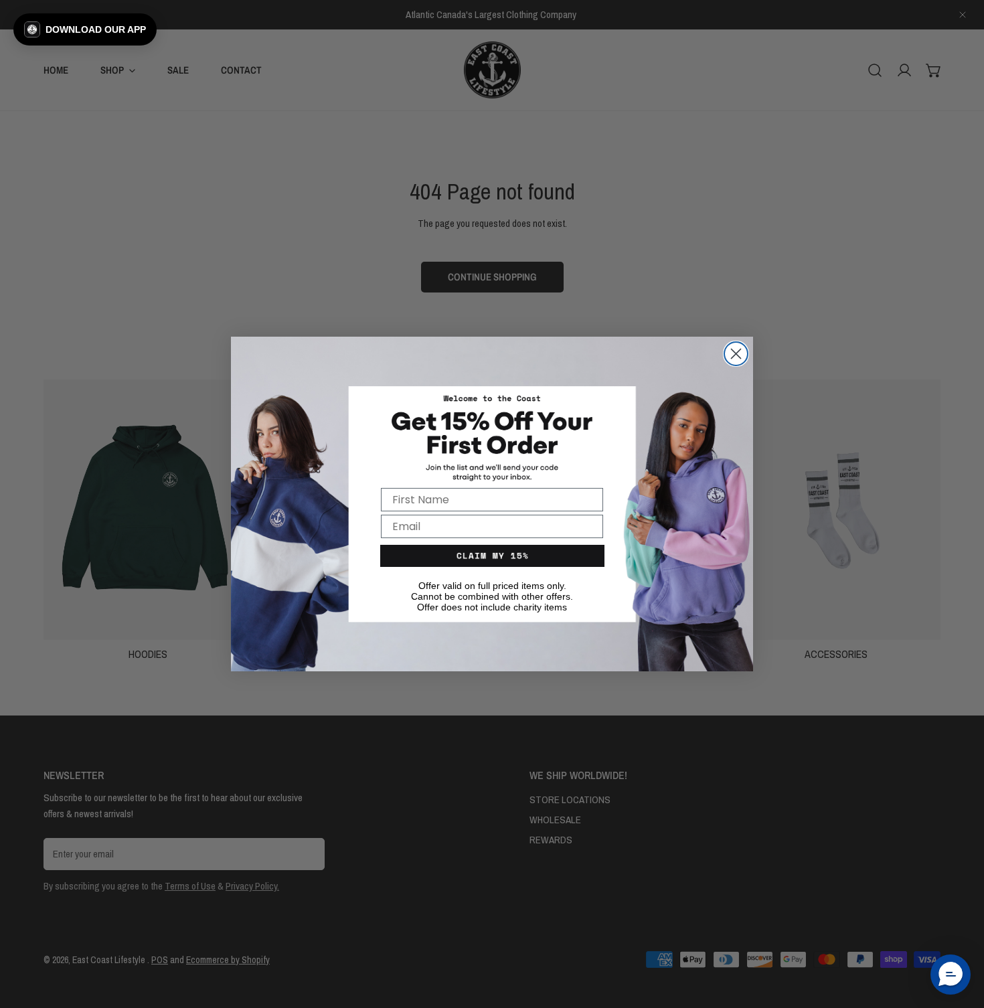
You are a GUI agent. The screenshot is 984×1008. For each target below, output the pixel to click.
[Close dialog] (736, 353)
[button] (85, 29)
